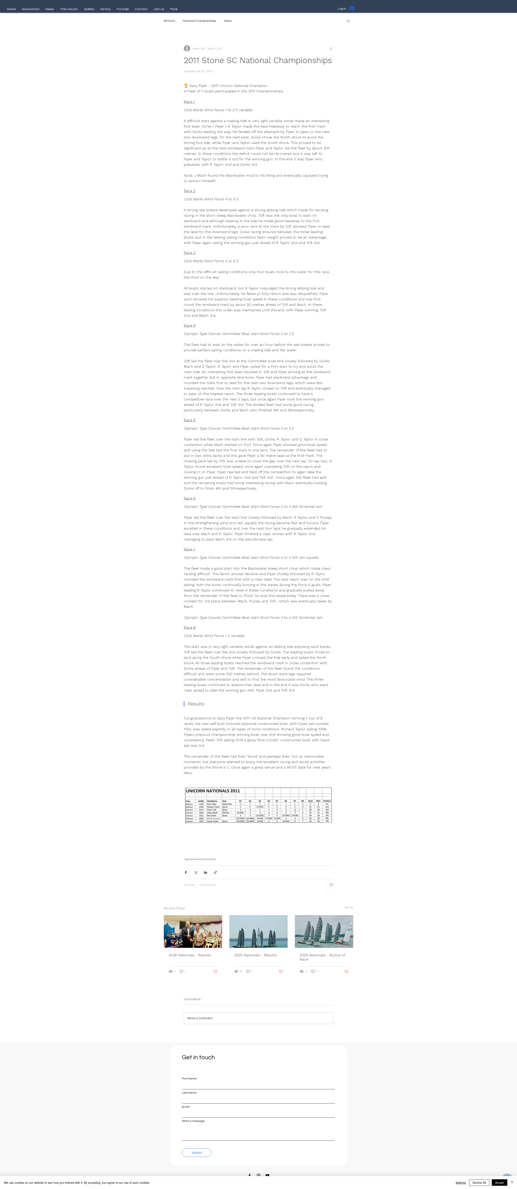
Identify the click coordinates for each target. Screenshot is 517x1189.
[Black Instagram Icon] (258, 1175)
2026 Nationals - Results (190, 955)
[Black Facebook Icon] (249, 1175)
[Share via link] (215, 872)
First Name (189, 1078)
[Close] (512, 1182)
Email (185, 1107)
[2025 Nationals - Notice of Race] (324, 931)
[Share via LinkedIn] (205, 872)
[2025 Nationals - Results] (258, 931)
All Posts (169, 20)
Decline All (479, 1183)
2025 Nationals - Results (255, 955)
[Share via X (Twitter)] (196, 872)
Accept (499, 1183)
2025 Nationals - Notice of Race (322, 957)
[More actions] (330, 48)
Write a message (193, 1121)
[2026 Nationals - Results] (193, 931)
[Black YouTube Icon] (267, 1175)
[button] (348, 20)
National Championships (199, 20)
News (228, 20)
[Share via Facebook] (186, 872)
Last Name (189, 1092)
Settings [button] (461, 1183)
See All (349, 907)
